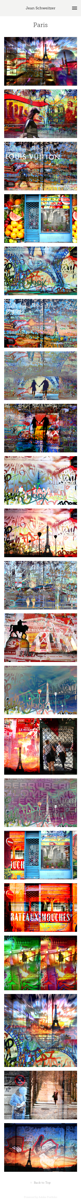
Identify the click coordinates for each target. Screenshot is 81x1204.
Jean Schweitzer (40, 8)
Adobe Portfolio (48, 1197)
